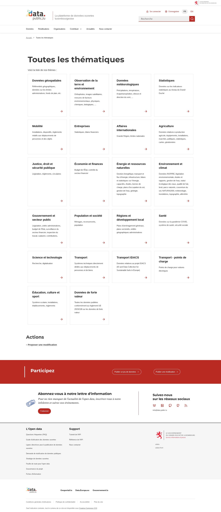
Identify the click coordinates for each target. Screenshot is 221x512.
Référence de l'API (76, 440)
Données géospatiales (46, 80)
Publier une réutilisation (165, 372)
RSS (186, 405)
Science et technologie (47, 257)
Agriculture (166, 126)
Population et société (88, 215)
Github (178, 405)
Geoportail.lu (66, 490)
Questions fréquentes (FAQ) (36, 435)
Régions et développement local (130, 217)
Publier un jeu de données (125, 372)
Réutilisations (43, 29)
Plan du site (98, 502)
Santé (162, 215)
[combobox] (164, 19)
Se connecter (155, 11)
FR (185, 11)
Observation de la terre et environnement (86, 84)
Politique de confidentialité (66, 502)
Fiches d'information (33, 474)
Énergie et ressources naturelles (131, 166)
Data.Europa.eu (82, 490)
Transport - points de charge (172, 259)
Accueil (29, 38)
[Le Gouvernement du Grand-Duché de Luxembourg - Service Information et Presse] (175, 435)
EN (192, 11)
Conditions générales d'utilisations (39, 502)
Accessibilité (85, 502)
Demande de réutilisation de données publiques (43, 453)
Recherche (192, 19)
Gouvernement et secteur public (43, 217)
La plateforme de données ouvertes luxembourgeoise (74, 17)
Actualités (90, 29)
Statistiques (166, 80)
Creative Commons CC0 (88, 508)
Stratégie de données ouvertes (37, 459)
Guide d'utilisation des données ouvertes (41, 440)
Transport (80, 257)
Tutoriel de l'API (75, 435)
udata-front (159, 448)
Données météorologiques (128, 82)
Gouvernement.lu (100, 490)
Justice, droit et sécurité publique (43, 166)
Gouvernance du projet (34, 469)
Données (30, 29)
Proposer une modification (42, 345)
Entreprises (82, 126)
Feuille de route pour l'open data (38, 464)
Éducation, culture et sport (45, 294)
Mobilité (37, 126)
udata (157, 444)
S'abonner (44, 411)
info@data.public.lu (160, 410)
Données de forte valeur (85, 294)
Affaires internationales (126, 128)
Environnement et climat (170, 166)
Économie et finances (88, 164)
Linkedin (162, 405)
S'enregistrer (173, 11)
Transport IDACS (128, 257)
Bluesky (154, 405)
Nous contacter (105, 29)
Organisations (59, 29)
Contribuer (74, 29)
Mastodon (170, 405)
